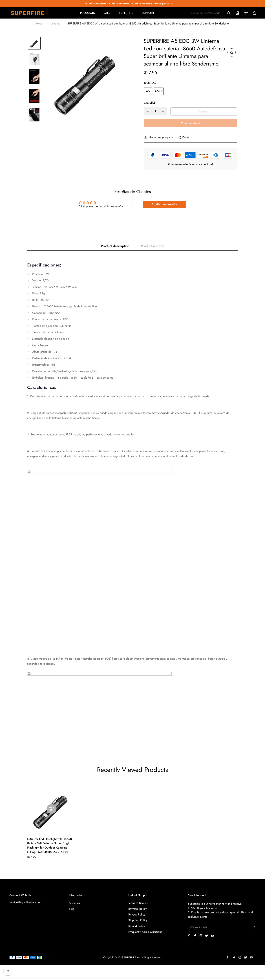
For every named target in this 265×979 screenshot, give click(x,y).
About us (74, 903)
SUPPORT (148, 13)
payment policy (137, 909)
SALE (106, 13)
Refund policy (136, 926)
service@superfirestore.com (25, 902)
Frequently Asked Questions (145, 932)
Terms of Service (138, 903)
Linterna (55, 24)
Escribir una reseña (164, 204)
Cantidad (149, 103)
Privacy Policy (136, 914)
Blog (71, 909)
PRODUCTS (87, 13)
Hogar (39, 24)
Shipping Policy (137, 920)
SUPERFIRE (126, 13)
